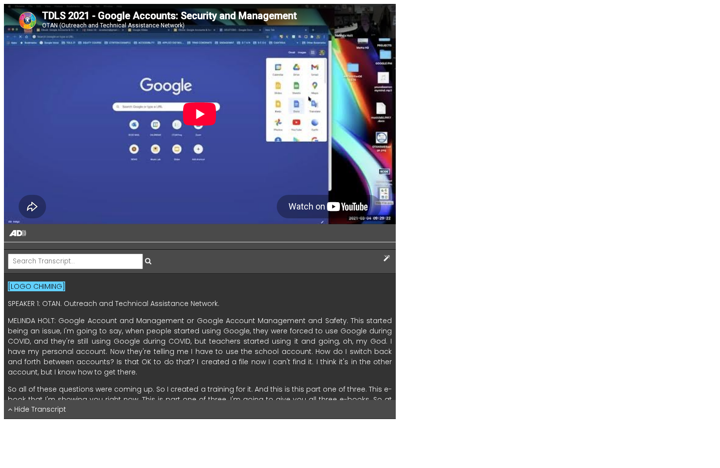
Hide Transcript (39, 409)
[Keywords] (387, 258)
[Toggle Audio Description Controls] (17, 234)
